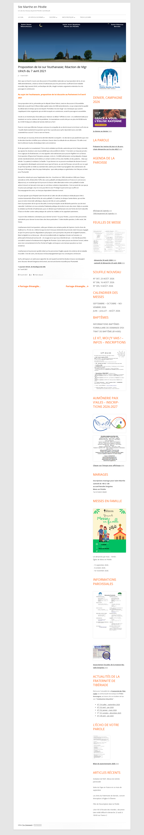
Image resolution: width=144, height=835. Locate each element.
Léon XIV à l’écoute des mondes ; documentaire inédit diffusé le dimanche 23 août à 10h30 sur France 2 (109, 812)
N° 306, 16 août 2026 (103, 282)
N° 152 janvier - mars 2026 (107, 710)
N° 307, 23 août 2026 (103, 278)
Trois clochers (85, 17)
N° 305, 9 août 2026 (103, 286)
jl (18, 76)
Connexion (37, 825)
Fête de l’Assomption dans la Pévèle (106, 804)
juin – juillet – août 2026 (106, 310)
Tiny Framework (27, 825)
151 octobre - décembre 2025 (110, 713)
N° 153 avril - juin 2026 (105, 707)
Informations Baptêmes (106, 324)
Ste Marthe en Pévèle (32, 7)
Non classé (39, 275)
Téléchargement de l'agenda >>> (105, 213)
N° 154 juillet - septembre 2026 (108, 704)
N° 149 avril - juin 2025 (105, 716)
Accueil (20, 17)
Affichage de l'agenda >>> (102, 211)
